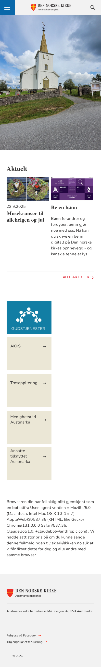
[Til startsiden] (34, 592)
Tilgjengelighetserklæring (24, 642)
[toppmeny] (7, 7)
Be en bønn (64, 207)
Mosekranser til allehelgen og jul (25, 216)
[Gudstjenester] (29, 319)
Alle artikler (76, 277)
